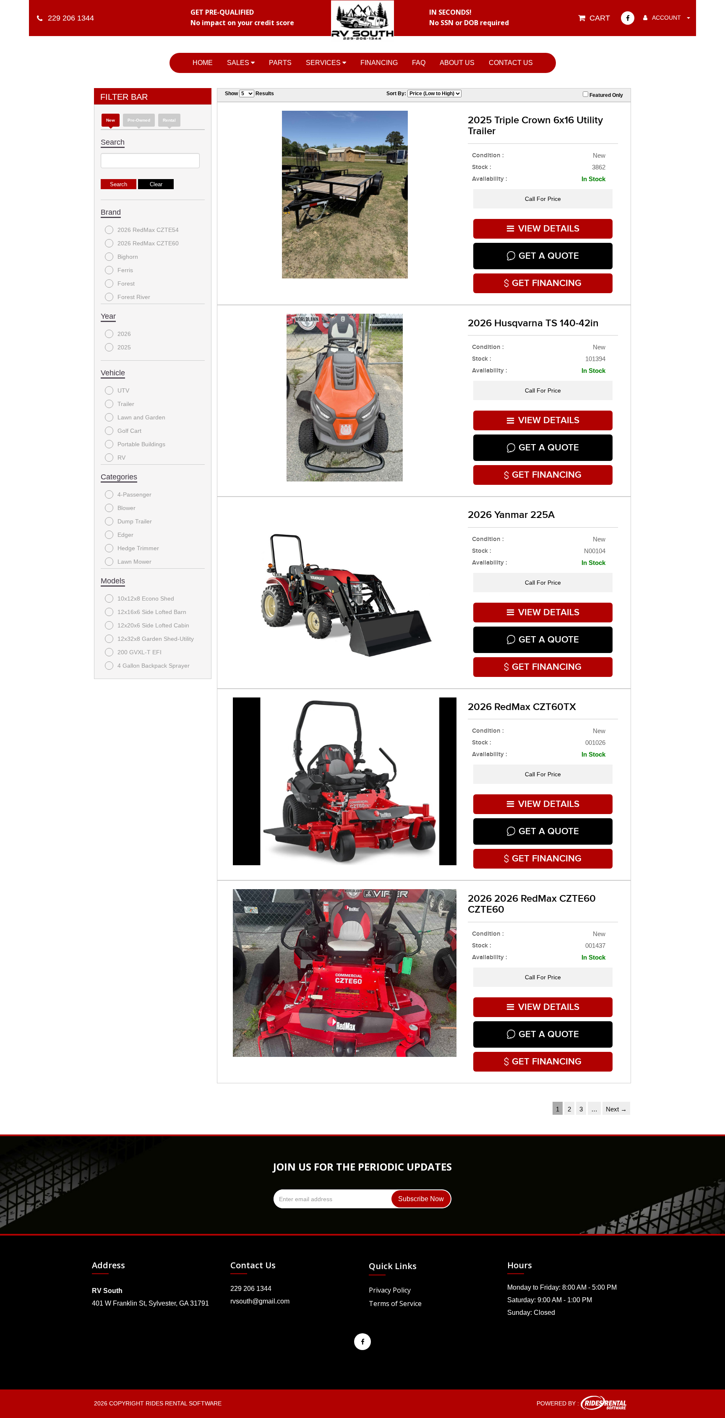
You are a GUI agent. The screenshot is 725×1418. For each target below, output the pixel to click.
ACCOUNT (666, 17)
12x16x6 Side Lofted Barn (151, 612)
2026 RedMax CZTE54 (148, 229)
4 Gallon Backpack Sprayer (153, 665)
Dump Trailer (134, 521)
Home (203, 62)
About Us (457, 62)
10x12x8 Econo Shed (145, 598)
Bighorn (127, 256)
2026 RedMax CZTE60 (148, 243)
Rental (169, 120)
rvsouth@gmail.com (259, 1301)
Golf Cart (129, 430)
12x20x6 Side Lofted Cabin (153, 625)
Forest (126, 283)
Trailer (125, 404)
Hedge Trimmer (138, 548)
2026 (124, 333)
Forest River (133, 297)
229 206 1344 (250, 1288)
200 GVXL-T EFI (139, 652)
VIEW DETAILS (548, 228)
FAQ (418, 62)
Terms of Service (395, 1303)
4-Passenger (134, 494)
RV (121, 457)
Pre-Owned (139, 120)
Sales (239, 62)
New (110, 120)
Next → (616, 1109)
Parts (280, 62)
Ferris (125, 270)
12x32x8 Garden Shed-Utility (155, 638)
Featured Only (605, 95)
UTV (123, 390)
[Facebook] (627, 18)
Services (324, 62)
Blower (126, 508)
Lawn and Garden (141, 417)
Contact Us (511, 62)
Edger (125, 534)
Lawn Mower (134, 561)
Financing (379, 62)
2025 (124, 347)
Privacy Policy (390, 1290)
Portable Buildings (141, 444)
